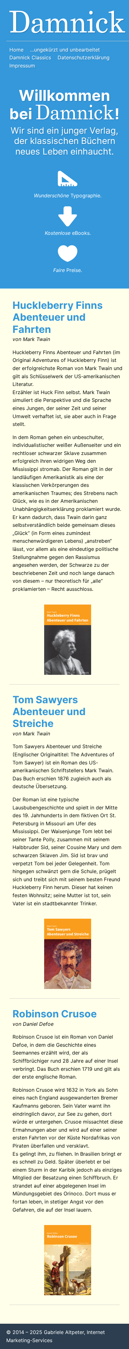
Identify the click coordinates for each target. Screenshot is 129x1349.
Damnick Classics (30, 57)
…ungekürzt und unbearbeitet (65, 50)
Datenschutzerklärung (84, 57)
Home (16, 50)
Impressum (22, 65)
